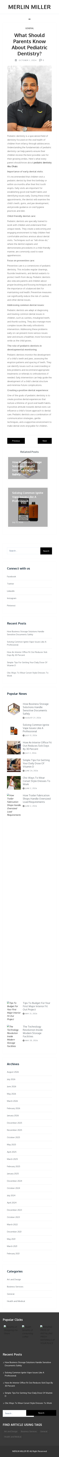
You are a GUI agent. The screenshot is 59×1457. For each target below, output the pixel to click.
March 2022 (12, 1224)
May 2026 (11, 1094)
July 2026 (11, 1079)
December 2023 (14, 1210)
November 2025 (14, 1130)
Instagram (11, 598)
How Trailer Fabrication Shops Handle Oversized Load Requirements (37, 798)
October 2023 (13, 1217)
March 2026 (12, 1101)
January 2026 (13, 1115)
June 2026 (11, 1086)
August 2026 (13, 1072)
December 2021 (14, 1231)
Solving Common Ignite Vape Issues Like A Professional (26, 643)
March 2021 (12, 1246)
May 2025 (11, 1144)
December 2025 (14, 1123)
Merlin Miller (29, 6)
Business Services (15, 1286)
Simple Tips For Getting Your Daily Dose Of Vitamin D (27, 664)
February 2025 (13, 1166)
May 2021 (11, 1239)
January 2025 (13, 1173)
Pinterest (11, 605)
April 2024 (11, 1202)
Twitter (10, 583)
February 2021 (13, 1253)
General (29, 28)
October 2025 (13, 1137)
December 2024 (14, 1181)
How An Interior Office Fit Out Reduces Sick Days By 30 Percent (27, 654)
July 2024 (11, 1195)
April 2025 (11, 1152)
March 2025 (12, 1159)
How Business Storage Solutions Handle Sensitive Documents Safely (25, 633)
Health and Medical (16, 1301)
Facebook (11, 576)
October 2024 (13, 1188)
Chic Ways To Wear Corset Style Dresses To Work (27, 674)
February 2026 (13, 1108)
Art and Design (14, 1279)
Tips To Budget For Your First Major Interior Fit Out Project (36, 1006)
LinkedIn (11, 591)
